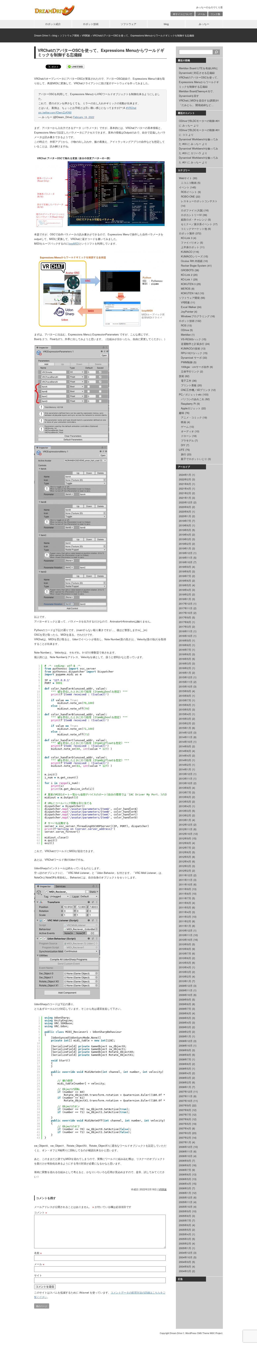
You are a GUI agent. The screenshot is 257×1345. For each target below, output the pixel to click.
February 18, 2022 (83, 117)
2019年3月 (185, 539)
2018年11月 (186, 557)
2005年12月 (186, 1197)
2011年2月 (185, 921)
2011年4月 (185, 912)
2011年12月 (186, 875)
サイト (38, 1275)
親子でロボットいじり (194, 459)
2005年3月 (185, 1239)
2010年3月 (185, 972)
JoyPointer (187, 311)
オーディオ (187, 431)
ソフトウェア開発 (189, 298)
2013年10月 (186, 783)
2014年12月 (186, 732)
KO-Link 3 (186, 238)
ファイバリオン (190, 242)
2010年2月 (185, 976)
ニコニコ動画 (189, 183)
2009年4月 (185, 1022)
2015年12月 (186, 677)
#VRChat (131, 108)
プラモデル (187, 440)
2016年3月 (185, 663)
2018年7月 (185, 576)
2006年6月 (185, 1174)
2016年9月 (185, 640)
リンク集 (215, 14)
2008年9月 (185, 1050)
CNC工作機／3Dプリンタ (195, 390)
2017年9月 (185, 617)
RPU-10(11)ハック (191, 353)
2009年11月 (186, 990)
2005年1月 (185, 1248)
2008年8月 (185, 1055)
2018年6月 (185, 580)
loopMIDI (73, 243)
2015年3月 (185, 719)
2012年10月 (186, 834)
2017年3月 (185, 626)
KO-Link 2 (186, 275)
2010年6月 (185, 958)
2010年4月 (185, 967)
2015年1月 (185, 728)
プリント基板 (189, 385)
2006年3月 (185, 1188)
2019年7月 (185, 521)
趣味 (181, 413)
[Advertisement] (199, 1305)
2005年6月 (185, 1225)
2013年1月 (185, 820)
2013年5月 (185, 801)
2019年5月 (185, 530)
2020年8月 (185, 507)
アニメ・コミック (191, 417)
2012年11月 (186, 829)
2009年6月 (185, 1013)
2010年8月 (185, 949)
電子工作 (186, 380)
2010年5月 (185, 963)
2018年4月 (185, 590)
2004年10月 (186, 1257)
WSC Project (216, 1333)
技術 (181, 376)
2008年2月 (185, 1082)
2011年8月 (185, 893)
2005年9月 (185, 1211)
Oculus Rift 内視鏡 (192, 261)
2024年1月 (185, 475)
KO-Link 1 (186, 279)
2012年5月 (185, 857)
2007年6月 (185, 1119)
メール (201, 14)
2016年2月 (185, 668)
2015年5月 (185, 709)
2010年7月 (185, 953)
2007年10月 (186, 1101)
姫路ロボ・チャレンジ (194, 219)
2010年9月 (185, 944)
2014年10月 (186, 742)
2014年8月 (185, 751)
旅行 (183, 454)
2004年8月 (185, 1266)
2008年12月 (186, 1041)
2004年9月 (185, 1262)
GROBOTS (187, 270)
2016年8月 (185, 645)
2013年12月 (186, 774)
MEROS (186, 288)
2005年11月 (186, 1202)
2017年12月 (186, 603)
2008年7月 (185, 1059)
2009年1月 (185, 1036)
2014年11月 (186, 737)
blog (166, 24)
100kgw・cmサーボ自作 (195, 367)
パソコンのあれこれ (192, 399)
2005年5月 (185, 1230)
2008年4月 (185, 1073)
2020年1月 (185, 516)
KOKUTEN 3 (188, 284)
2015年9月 (185, 691)
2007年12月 (186, 1091)
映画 (183, 422)
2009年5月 (185, 1018)
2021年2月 (185, 493)
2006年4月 (185, 1183)
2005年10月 (186, 1206)
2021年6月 (185, 484)
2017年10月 (186, 613)
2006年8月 (185, 1165)
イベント (184, 187)
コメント (40, 1212)
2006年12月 (186, 1147)
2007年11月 (186, 1096)
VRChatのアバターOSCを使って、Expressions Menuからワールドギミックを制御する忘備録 (199, 81)
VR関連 (162, 1189)
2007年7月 (185, 1114)
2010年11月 (186, 935)
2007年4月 (185, 1128)
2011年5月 (185, 907)
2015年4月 (185, 714)
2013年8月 (185, 788)
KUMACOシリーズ (192, 256)
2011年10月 (186, 884)
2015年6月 (185, 705)
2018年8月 (185, 571)
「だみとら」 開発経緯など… (196, 105)
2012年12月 (186, 824)
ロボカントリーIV (191, 215)
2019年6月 (185, 525)
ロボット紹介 (53, 24)
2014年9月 (185, 746)
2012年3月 (185, 866)
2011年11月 (186, 880)
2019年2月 (185, 544)
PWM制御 (187, 362)
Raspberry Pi (188, 404)
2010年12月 (186, 930)
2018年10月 (186, 562)
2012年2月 (185, 870)
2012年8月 (185, 843)
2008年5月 (185, 1068)
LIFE (182, 450)
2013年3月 (185, 811)
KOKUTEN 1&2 (190, 293)
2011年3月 (185, 916)
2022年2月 (185, 479)
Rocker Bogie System (193, 265)
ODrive (185, 330)
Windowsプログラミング (195, 316)
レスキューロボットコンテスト (199, 201)
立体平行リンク (190, 371)
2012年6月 (185, 852)
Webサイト (185, 178)
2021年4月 (185, 488)
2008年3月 (185, 1078)
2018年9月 (185, 567)
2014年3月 (185, 760)
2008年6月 (185, 1064)
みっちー (204, 24)
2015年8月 (185, 696)
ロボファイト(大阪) (192, 210)
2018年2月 (185, 594)
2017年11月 (186, 608)
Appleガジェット (191, 408)
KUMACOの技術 (190, 348)
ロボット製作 (187, 233)
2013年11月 (186, 778)
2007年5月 (185, 1124)
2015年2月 (185, 723)
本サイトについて (182, 14)
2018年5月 (185, 585)
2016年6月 (185, 654)
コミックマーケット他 (194, 229)
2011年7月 (185, 898)
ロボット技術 (91, 24)
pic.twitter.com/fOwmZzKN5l (54, 112)
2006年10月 (186, 1156)
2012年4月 (185, 861)
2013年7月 (185, 792)
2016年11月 (186, 631)
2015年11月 (186, 682)
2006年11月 (186, 1151)
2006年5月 (185, 1179)
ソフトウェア (128, 24)
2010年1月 (185, 981)
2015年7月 (185, 700)
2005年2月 (185, 1243)
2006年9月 (185, 1160)
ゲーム (185, 427)
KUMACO (186, 252)
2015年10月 (186, 686)
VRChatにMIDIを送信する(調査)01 (199, 100)
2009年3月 (185, 1027)
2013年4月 (185, 806)
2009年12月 (186, 986)
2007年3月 (185, 1133)
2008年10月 (186, 1045)
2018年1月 (185, 599)
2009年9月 (185, 999)
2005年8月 (185, 1216)
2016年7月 (185, 649)
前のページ (41, 1306)
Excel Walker (188, 307)
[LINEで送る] (75, 66)
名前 (38, 1253)
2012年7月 (185, 847)
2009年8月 (185, 1004)
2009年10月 (186, 995)
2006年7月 (185, 1170)
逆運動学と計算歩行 (192, 344)
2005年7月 (185, 1220)
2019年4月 (185, 534)
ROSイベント (189, 192)
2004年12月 (186, 1253)
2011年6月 (185, 903)
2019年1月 (185, 548)
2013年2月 (185, 815)
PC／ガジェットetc (190, 394)
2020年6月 (185, 511)
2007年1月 (185, 1142)
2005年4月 (185, 1234)
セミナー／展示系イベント (196, 224)
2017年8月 (185, 622)
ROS (184, 325)
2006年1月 (185, 1193)
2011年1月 (185, 926)
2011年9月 (185, 889)
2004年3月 (185, 1271)
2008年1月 (185, 1087)
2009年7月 (185, 1009)
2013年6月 (185, 797)
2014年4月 (185, 755)
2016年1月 (185, 673)
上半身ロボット (190, 247)
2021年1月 (185, 498)
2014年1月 (185, 769)
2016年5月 (185, 659)
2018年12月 (186, 553)
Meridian (186, 334)
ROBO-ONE (188, 196)
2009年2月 (185, 1032)
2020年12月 (186, 502)
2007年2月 (185, 1137)
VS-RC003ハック (191, 339)
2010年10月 (186, 940)
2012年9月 (185, 838)
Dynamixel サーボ (191, 357)
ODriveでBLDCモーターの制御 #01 (199, 121)
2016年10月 (186, 636)
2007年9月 (185, 1105)
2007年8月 (185, 1110)
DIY (183, 445)
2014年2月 (185, 765)
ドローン (186, 436)
